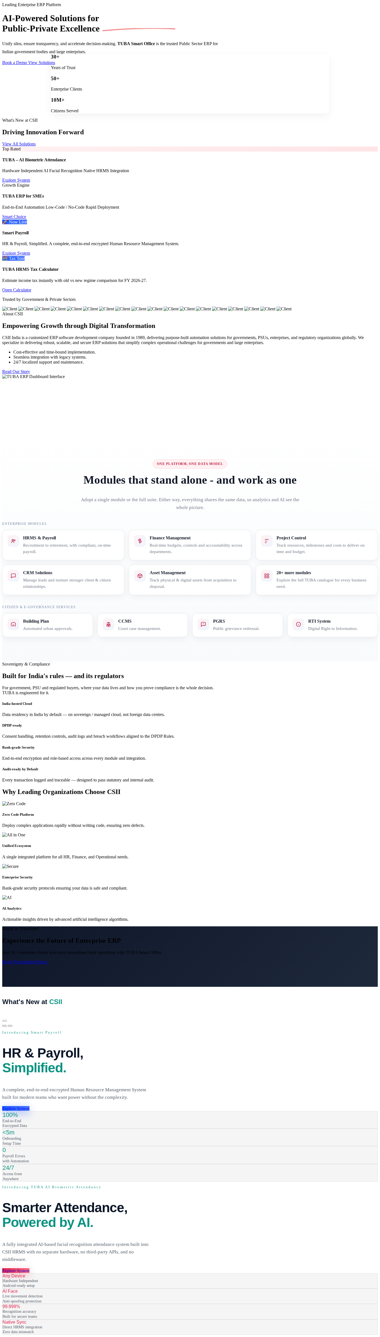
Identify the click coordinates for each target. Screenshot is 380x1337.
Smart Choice (14, 216)
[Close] (4, 1021)
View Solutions (41, 62)
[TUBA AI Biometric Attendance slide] (10, 1026)
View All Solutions (19, 144)
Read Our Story (16, 371)
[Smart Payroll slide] (4, 1026)
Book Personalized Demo (24, 961)
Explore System (16, 180)
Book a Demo (15, 62)
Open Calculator (16, 290)
